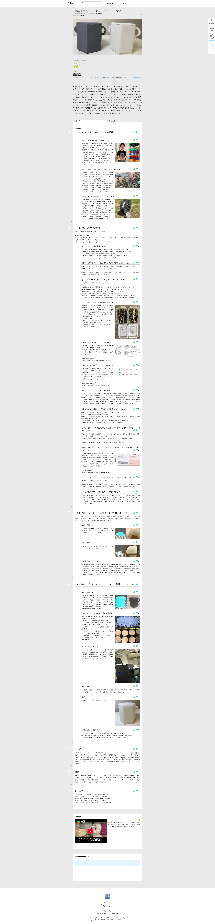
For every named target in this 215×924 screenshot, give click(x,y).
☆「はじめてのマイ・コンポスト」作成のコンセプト (101, 492)
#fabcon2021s (80, 15)
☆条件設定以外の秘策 (89, 647)
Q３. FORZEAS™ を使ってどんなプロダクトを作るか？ (102, 280)
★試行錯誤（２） (88, 543)
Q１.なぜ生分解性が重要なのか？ (94, 246)
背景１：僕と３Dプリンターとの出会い (96, 140)
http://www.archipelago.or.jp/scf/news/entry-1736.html (100, 253)
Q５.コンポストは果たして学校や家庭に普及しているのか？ (104, 409)
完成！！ (84, 697)
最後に (78, 749)
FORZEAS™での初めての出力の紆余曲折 (97, 613)
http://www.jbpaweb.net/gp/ (104, 798)
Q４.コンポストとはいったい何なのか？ (96, 390)
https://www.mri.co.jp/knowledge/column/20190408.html (96, 472)
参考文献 (79, 791)
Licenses (119, 918)
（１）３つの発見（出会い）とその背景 (94, 132)
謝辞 (77, 772)
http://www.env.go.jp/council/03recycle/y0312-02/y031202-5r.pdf (93, 802)
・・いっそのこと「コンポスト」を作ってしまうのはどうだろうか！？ (108, 477)
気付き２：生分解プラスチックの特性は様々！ (99, 365)
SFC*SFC (103, 920)
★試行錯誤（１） (88, 525)
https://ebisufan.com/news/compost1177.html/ (95, 414)
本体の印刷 (85, 687)
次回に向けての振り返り (90, 730)
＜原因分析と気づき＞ (89, 561)
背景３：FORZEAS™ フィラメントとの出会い (99, 196)
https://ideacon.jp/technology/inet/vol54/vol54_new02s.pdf (100, 258)
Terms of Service (100, 918)
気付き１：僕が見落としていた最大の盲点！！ (99, 342)
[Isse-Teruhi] (75, 65)
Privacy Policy (111, 918)
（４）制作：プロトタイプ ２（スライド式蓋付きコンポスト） (105, 584)
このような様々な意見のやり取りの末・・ (97, 302)
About (86, 918)
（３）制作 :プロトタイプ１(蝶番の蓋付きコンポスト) (101, 513)
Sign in (124, 3)
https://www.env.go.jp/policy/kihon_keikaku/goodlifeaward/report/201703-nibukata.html (106, 420)
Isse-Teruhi (107, 77)
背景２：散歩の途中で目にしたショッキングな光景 (100, 169)
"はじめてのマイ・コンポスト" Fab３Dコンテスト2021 (88, 77)
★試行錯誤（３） (88, 592)
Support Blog (126, 918)
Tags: (74, 15)
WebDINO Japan (112, 920)
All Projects (110, 3)
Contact (92, 918)
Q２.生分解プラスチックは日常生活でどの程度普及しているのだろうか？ (109, 263)
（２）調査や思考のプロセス (89, 228)
